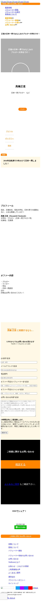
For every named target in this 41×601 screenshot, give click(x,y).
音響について (13, 544)
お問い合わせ (13, 559)
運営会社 (11, 577)
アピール (9, 131)
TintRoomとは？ (14, 562)
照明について (13, 547)
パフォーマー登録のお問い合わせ (21, 555)
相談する (20, 464)
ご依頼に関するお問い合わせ (12, 4)
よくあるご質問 (12, 484)
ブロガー (22, 109)
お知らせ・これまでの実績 (18, 566)
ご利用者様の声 (14, 569)
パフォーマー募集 (15, 551)
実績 (9, 146)
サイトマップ (13, 583)
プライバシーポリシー (16, 580)
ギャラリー (9, 138)
